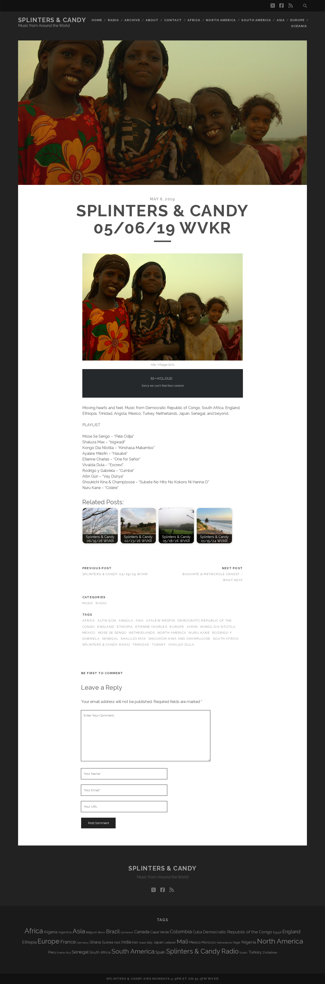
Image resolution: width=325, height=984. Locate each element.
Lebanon (170, 942)
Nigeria (248, 941)
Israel (142, 942)
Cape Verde (159, 932)
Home (97, 20)
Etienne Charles (151, 626)
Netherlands (142, 632)
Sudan (243, 952)
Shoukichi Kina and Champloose (179, 638)
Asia (281, 20)
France (68, 942)
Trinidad (141, 644)
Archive (132, 20)
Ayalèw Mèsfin (160, 620)
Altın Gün (107, 620)
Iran (135, 942)
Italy (150, 942)
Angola (125, 620)
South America (256, 20)
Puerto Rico (64, 952)
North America (221, 20)
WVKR (213, 978)
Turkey (159, 644)
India (126, 941)
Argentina (65, 932)
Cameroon (127, 932)
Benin (101, 932)
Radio (113, 20)
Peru (52, 952)
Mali (182, 941)
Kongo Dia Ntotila (218, 626)
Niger (237, 942)
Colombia (181, 932)
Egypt (277, 932)
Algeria (50, 932)
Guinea (107, 942)
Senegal (110, 638)
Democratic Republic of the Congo (237, 931)
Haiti (117, 942)
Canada (141, 931)
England (105, 626)
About (152, 20)
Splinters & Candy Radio (106, 644)
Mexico (89, 632)
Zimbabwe (269, 952)
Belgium (91, 932)
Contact (173, 20)
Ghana (95, 942)
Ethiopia (125, 626)
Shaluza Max (133, 638)
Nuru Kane (199, 632)
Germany (83, 942)
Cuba (197, 932)
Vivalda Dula (181, 644)
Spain (160, 952)
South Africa (226, 638)
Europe (297, 20)
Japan (192, 626)
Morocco (209, 942)
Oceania (299, 26)
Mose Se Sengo (112, 632)
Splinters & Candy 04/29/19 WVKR (115, 574)
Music (87, 603)
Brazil (113, 931)
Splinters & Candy (52, 20)
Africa (193, 20)
